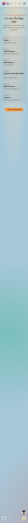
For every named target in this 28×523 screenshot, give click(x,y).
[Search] (11, 3)
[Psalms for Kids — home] (6, 3)
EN (20, 3)
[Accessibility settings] (4, 518)
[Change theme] (15, 3)
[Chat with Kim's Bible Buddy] (24, 512)
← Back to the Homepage (14, 109)
